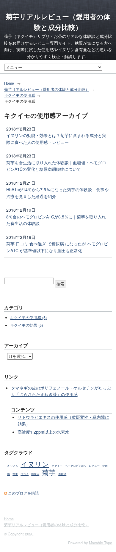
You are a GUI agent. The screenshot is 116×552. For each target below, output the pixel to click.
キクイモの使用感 (19, 95)
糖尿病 (35, 474)
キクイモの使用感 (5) (28, 317)
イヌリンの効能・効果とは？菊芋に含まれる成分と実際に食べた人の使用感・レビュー (56, 138)
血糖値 (62, 474)
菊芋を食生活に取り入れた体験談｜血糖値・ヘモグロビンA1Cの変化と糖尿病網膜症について (56, 166)
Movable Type (100, 542)
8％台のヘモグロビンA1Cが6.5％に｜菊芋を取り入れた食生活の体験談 (56, 220)
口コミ (25, 474)
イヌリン (35, 464)
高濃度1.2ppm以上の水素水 (43, 432)
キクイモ (57, 466)
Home (9, 83)
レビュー (94, 466)
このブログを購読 (23, 493)
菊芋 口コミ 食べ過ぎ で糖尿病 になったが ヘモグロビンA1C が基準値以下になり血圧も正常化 (57, 247)
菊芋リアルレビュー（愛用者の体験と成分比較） (46, 89)
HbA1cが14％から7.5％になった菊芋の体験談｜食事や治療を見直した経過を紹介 (57, 192)
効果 (15, 474)
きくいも (12, 466)
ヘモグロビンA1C (75, 466)
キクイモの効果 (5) (26, 325)
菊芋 (49, 472)
